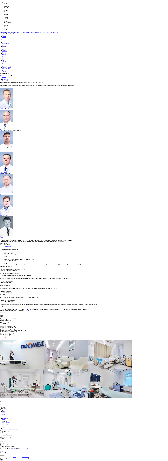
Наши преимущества (5, 78)
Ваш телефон (2, 434)
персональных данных (25, 439)
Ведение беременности (5, 43)
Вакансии (3, 414)
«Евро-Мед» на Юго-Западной (6, 68)
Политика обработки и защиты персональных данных (10, 429)
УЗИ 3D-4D (4, 62)
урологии (28, 309)
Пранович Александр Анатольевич (5, 129)
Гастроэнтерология (5, 45)
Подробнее (2, 460)
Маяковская (4, 35)
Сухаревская (4, 36)
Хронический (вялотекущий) (6, 246)
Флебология (4, 53)
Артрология (4, 54)
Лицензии (3, 411)
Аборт (3, 47)
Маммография (4, 61)
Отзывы (1, 109)
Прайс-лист (4, 77)
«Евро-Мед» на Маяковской (6, 422)
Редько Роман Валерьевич (4, 215)
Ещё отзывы (84, 403)
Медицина (3, 419)
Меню (1, 39)
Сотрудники (4, 413)
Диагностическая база (5, 80)
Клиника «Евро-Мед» (3, 75)
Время (1, 445)
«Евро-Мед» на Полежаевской (6, 67)
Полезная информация (5, 79)
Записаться (2, 438)
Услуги (3, 2)
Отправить (2, 447)
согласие (15, 439)
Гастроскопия (4, 59)
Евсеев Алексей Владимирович (5, 236)
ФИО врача (2, 436)
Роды (3, 42)
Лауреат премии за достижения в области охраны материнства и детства (48, 32)
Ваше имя (1, 433)
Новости (3, 412)
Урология (3, 52)
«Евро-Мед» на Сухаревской (6, 66)
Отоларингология (4, 51)
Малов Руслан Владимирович (4, 172)
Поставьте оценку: (3, 452)
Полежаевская (4, 37)
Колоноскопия (4, 60)
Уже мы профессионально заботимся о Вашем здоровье (9, 32)
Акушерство (4, 417)
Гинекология (4, 46)
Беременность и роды (5, 41)
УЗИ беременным (4, 63)
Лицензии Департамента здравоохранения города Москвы (28, 32)
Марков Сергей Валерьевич (4, 108)
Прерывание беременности (6, 48)
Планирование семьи (5, 418)
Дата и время (2, 437)
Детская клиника (4, 49)
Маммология (4, 50)
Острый (3, 245)
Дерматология (4, 56)
